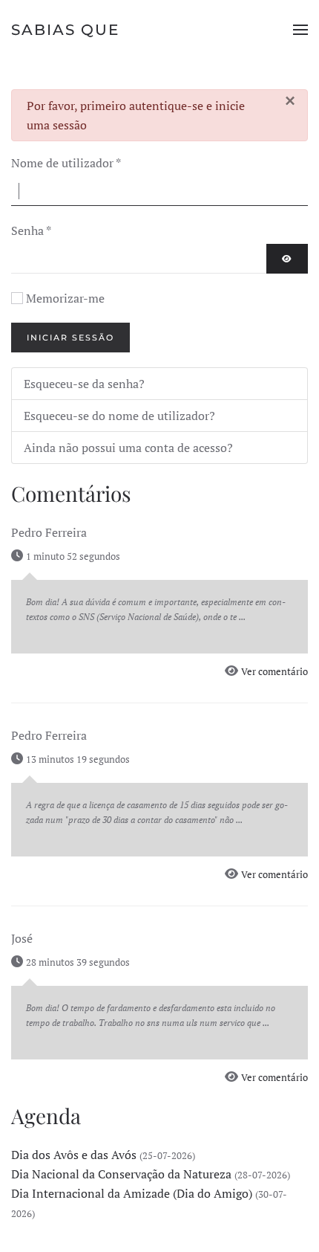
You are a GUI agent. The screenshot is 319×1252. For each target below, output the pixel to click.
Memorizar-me (65, 298)
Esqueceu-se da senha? (84, 383)
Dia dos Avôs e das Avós (74, 1154)
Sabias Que (65, 30)
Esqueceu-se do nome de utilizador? (119, 415)
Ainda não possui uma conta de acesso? (128, 447)
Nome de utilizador (66, 163)
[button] (300, 29)
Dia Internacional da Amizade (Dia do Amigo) (131, 1193)
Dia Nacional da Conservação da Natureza (121, 1174)
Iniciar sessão (70, 337)
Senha (31, 230)
